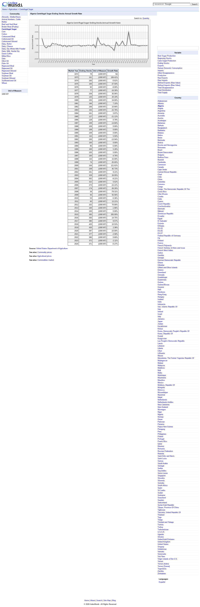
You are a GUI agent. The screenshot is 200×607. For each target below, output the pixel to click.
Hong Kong (162, 294)
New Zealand (163, 407)
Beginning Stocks (165, 58)
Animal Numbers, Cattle (11, 19)
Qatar (160, 444)
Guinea (160, 282)
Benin (160, 138)
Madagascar (162, 361)
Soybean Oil (6, 76)
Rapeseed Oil (7, 68)
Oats (4, 59)
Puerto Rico (162, 441)
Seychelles (162, 471)
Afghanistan (162, 101)
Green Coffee (7, 54)
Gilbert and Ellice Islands (167, 267)
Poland (160, 436)
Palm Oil (5, 63)
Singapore (162, 476)
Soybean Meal (7, 73)
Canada (161, 167)
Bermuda (161, 140)
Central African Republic (167, 172)
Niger (160, 412)
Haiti (159, 290)
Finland (160, 241)
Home (4, 9)
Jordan (160, 324)
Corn (3, 32)
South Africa (162, 485)
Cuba (160, 199)
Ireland (160, 312)
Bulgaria (161, 155)
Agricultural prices (44, 256)
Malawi (160, 363)
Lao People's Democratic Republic (171, 341)
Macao (160, 356)
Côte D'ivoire (163, 194)
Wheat (4, 83)
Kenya (160, 329)
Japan (160, 321)
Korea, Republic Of (165, 334)
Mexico (160, 383)
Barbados (161, 130)
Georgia (161, 258)
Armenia (161, 113)
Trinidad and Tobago (166, 522)
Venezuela (162, 554)
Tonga (160, 520)
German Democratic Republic (169, 260)
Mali (159, 370)
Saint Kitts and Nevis (166, 456)
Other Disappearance (166, 73)
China (160, 179)
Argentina (161, 111)
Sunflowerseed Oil (9, 81)
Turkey (160, 527)
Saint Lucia (162, 458)
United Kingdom (164, 542)
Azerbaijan (162, 121)
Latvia (160, 343)
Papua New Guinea (165, 427)
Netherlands (162, 400)
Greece (160, 270)
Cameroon (162, 165)
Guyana (161, 287)
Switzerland (162, 503)
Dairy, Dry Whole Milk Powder (13, 49)
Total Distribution (164, 90)
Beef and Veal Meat (9, 24)
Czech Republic (164, 204)
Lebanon (161, 346)
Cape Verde (162, 170)
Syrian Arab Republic (166, 505)
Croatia (160, 196)
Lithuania (161, 353)
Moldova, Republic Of (166, 385)
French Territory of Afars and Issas (171, 248)
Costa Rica (162, 192)
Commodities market (46, 260)
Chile (160, 177)
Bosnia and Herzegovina (167, 145)
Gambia (161, 255)
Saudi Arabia (163, 463)
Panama (161, 424)
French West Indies (165, 250)
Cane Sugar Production (167, 61)
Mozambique (163, 392)
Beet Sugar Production (167, 56)
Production (162, 75)
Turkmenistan (163, 530)
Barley (4, 22)
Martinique (162, 375)
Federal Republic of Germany (169, 236)
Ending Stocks (163, 63)
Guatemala (162, 280)
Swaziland (162, 498)
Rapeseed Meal (8, 66)
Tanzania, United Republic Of (169, 512)
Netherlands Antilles (165, 402)
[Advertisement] (12, 138)
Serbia (160, 468)
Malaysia (161, 365)
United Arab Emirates (166, 539)
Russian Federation (165, 451)
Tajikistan (161, 510)
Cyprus (160, 201)
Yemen (160, 561)
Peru (159, 432)
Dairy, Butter (7, 44)
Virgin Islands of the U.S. (168, 559)
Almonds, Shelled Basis (11, 17)
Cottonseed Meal (8, 37)
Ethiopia (161, 226)
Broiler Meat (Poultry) (10, 27)
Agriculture (13, 9)
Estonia (161, 223)
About (92, 600)
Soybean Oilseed (8, 78)
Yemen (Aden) (163, 564)
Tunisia (160, 525)
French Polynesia (164, 245)
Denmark (161, 209)
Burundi (161, 160)
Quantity (146, 18)
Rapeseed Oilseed (9, 71)
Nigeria (160, 414)
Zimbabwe (162, 574)
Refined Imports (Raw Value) (169, 85)
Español (162, 582)
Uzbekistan (162, 549)
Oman (160, 419)
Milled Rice (6, 56)
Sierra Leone (163, 473)
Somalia (161, 483)
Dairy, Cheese (7, 46)
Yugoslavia (162, 569)
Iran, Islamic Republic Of (167, 307)
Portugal (161, 439)
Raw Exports (163, 78)
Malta (160, 373)
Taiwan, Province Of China (168, 507)
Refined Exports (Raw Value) (169, 83)
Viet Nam (161, 556)
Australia (161, 116)
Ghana (160, 263)
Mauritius (161, 380)
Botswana (161, 148)
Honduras (161, 292)
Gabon (160, 253)
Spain (160, 488)
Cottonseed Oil (7, 39)
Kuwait (160, 336)
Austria (160, 118)
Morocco (161, 390)
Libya (160, 351)
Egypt (160, 219)
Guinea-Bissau (163, 285)
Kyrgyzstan (162, 339)
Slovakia (161, 478)
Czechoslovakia (164, 206)
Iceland (160, 299)
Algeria (161, 106)
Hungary (161, 297)
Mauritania (162, 378)
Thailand (161, 515)
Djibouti (161, 211)
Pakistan (161, 422)
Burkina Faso (163, 157)
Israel (160, 314)
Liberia (160, 348)
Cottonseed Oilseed (9, 41)
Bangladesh (162, 128)
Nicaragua (162, 410)
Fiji (159, 238)
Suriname (161, 495)
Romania (161, 449)
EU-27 (160, 233)
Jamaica (161, 319)
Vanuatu (161, 552)
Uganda (161, 534)
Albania (161, 103)
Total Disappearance (166, 88)
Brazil (160, 150)
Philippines (162, 434)
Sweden (161, 500)
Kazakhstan (162, 326)
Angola (160, 108)
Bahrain (161, 125)
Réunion (161, 446)
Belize (160, 135)
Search (99, 600)
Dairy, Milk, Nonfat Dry (11, 51)
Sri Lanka (161, 490)
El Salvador (162, 221)
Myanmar (161, 395)
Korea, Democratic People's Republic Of (173, 331)
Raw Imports (163, 80)
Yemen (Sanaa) (164, 566)
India (159, 302)
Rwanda (161, 454)
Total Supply (162, 93)
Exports (161, 66)
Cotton (4, 34)
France (160, 243)
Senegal (161, 466)
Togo (159, 517)
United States (163, 544)
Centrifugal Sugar (26, 9)
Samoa (160, 461)
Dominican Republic (165, 214)
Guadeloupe (162, 277)
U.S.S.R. (161, 532)
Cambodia (162, 162)
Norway (161, 417)
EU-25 (160, 231)
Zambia (161, 571)
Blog (114, 600)
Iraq (159, 309)
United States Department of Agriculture (52, 248)
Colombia (161, 182)
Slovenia (161, 481)
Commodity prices (45, 252)
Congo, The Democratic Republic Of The (174, 189)
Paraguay (161, 429)
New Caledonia (163, 405)
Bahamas (161, 123)
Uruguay (161, 547)
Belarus (161, 133)
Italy (159, 316)
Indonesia (161, 304)
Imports (161, 71)
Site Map (107, 600)
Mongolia (161, 387)
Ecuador (161, 216)
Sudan (160, 493)
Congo (160, 187)
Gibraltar (161, 265)
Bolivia (160, 143)
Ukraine (161, 537)
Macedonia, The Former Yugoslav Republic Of (176, 358)
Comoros (161, 184)
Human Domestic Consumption (170, 68)
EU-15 (160, 228)
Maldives (161, 368)
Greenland (162, 272)
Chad (160, 174)
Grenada (161, 275)
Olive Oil (5, 61)
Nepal (160, 397)
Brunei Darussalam (165, 152)
